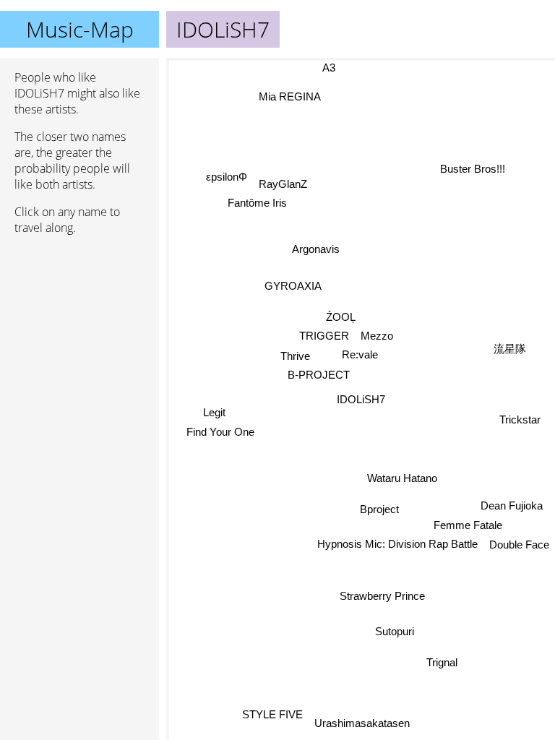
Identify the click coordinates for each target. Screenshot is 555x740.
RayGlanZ (283, 184)
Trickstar (520, 419)
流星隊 (510, 349)
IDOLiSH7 (361, 399)
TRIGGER (324, 336)
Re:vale (360, 354)
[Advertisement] (79, 323)
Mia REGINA (289, 96)
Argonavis (316, 249)
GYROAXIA (293, 286)
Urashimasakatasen (362, 723)
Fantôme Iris (257, 203)
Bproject (379, 509)
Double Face (519, 544)
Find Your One (220, 431)
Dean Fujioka (512, 505)
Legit (214, 411)
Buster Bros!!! (472, 169)
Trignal (441, 662)
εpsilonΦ (226, 176)
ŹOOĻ (341, 317)
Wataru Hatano (402, 478)
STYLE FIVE (272, 714)
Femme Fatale (468, 525)
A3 (328, 67)
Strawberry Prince (382, 596)
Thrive (295, 355)
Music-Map (80, 29)
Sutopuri (394, 631)
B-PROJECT (319, 375)
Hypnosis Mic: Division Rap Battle (397, 544)
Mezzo (377, 336)
